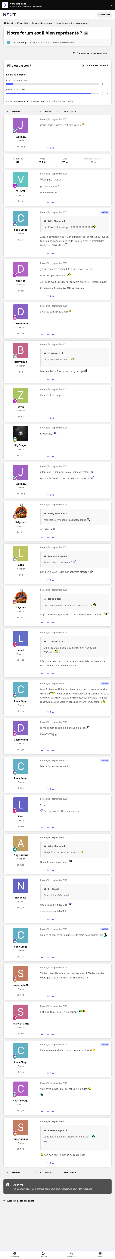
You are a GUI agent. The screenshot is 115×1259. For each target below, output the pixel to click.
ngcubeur (20, 897)
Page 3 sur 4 (69, 112)
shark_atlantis (21, 1023)
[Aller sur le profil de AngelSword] (20, 843)
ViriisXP (20, 191)
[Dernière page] (57, 111)
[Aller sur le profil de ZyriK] (20, 395)
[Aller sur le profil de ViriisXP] (20, 179)
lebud (21, 650)
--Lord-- (21, 816)
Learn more (6, 5)
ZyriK (21, 407)
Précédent (16, 112)
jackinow (21, 136)
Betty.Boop (20, 362)
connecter (24, 101)
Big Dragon (20, 445)
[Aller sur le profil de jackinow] (20, 125)
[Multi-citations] (42, 148)
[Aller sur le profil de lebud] (20, 638)
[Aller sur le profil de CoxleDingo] (8, 42)
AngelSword (21, 855)
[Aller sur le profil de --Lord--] (20, 804)
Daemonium (21, 323)
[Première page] (7, 111)
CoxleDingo (21, 42)
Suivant (48, 112)
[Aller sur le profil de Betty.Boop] (20, 350)
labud (21, 564)
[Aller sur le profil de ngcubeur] (20, 886)
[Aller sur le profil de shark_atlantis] (20, 1012)
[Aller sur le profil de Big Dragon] (20, 433)
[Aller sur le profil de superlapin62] (20, 973)
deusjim (20, 280)
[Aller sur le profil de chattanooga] (20, 1089)
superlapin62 (20, 985)
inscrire (42, 101)
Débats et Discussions (63, 42)
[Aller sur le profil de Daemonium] (20, 311)
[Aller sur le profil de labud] (20, 553)
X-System (20, 522)
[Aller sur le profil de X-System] (20, 510)
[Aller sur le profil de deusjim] (20, 269)
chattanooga (20, 1100)
